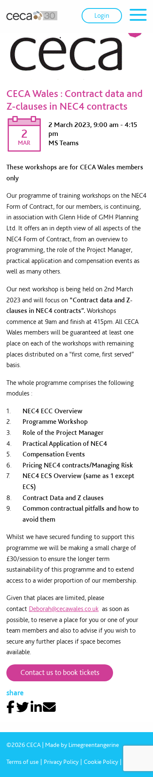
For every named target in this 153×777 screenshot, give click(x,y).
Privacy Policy (61, 762)
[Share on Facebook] (10, 707)
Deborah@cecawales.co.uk (64, 609)
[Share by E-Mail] (49, 707)
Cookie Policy (101, 762)
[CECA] (31, 15)
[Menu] (138, 16)
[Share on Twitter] (22, 707)
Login (101, 15)
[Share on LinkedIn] (36, 707)
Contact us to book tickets (59, 672)
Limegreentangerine (93, 745)
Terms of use (22, 762)
